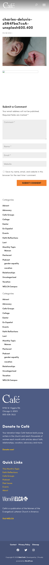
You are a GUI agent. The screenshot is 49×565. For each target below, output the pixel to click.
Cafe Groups (8, 214)
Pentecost (7, 255)
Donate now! (8, 449)
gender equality (11, 263)
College (6, 219)
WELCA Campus (9, 286)
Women (7, 250)
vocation (8, 267)
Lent (4, 242)
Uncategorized (9, 277)
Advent (5, 205)
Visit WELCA (8, 518)
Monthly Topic (9, 247)
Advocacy (7, 210)
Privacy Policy (24, 544)
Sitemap (35, 544)
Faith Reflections (10, 237)
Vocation (6, 281)
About (5, 490)
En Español (7, 228)
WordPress (29, 561)
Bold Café (22, 557)
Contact (13, 544)
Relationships (8, 272)
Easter (5, 223)
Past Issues (7, 483)
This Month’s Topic (11, 468)
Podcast (6, 259)
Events (5, 233)
